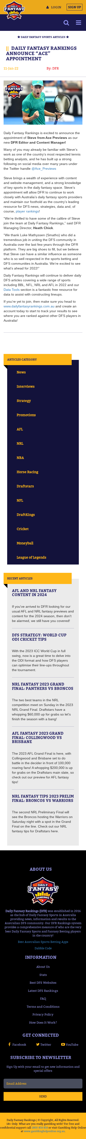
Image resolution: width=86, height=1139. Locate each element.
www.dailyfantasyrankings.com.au (29, 306)
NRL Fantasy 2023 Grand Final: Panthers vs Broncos (42, 686)
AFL (20, 429)
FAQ (43, 998)
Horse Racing (27, 472)
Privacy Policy (43, 1014)
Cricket (23, 529)
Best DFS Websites (43, 982)
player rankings (27, 211)
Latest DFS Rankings (43, 991)
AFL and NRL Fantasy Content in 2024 (34, 592)
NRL (20, 443)
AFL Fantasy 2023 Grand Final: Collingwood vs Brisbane (38, 737)
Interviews (26, 386)
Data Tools (12, 290)
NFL (20, 500)
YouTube (72, 1044)
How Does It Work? (43, 1022)
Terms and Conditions (43, 1006)
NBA (20, 458)
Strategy (24, 401)
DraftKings (26, 515)
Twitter (45, 1044)
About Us (43, 967)
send (43, 1096)
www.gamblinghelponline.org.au (44, 1131)
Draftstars (25, 486)
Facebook (19, 1044)
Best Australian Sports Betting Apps (43, 942)
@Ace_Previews (44, 168)
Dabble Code (43, 948)
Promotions (26, 415)
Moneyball (25, 543)
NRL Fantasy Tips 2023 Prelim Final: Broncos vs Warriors (43, 798)
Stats (43, 975)
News (21, 372)
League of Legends (31, 557)
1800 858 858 (40, 1127)
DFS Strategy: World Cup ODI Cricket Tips (39, 637)
